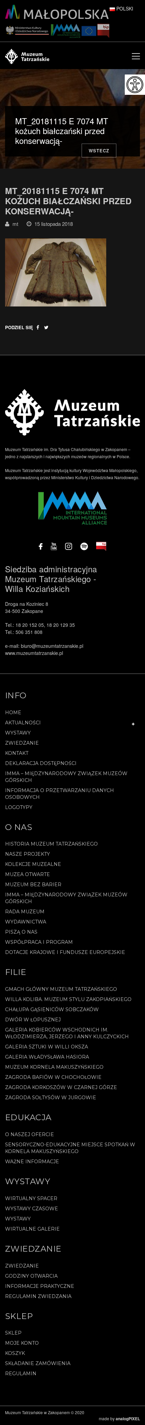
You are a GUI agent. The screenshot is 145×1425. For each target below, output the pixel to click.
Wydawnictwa (25, 922)
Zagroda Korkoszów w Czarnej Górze (61, 1087)
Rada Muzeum (25, 912)
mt (15, 223)
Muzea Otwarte (27, 874)
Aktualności (23, 723)
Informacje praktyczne (39, 1286)
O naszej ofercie (29, 1134)
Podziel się (19, 327)
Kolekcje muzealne (33, 864)
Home (13, 712)
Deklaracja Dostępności (41, 763)
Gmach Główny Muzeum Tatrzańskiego (61, 989)
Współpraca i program (39, 942)
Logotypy (18, 807)
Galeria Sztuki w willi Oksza (46, 1047)
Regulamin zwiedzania (38, 1296)
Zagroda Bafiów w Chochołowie (53, 1077)
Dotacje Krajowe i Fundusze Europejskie (65, 952)
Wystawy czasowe (31, 1209)
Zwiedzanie (22, 743)
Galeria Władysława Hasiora (47, 1057)
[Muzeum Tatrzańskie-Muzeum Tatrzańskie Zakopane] (27, 55)
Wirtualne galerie (32, 1229)
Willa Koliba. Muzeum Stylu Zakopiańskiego (68, 999)
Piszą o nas (21, 932)
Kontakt (16, 753)
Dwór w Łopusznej (33, 1020)
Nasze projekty (27, 854)
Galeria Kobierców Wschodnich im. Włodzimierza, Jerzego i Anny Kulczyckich (67, 1033)
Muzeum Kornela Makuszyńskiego (54, 1067)
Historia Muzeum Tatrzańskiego (51, 844)
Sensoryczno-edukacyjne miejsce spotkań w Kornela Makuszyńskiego (70, 1148)
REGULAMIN (20, 1373)
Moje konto (22, 1343)
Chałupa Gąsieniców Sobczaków (52, 1009)
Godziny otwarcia (31, 1276)
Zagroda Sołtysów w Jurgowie (50, 1097)
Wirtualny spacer (31, 1198)
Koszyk (15, 1353)
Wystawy (18, 733)
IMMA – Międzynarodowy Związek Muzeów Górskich (66, 776)
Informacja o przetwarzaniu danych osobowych (59, 793)
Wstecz (99, 150)
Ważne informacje (32, 1161)
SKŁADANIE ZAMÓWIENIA (37, 1363)
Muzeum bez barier (33, 884)
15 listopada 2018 (53, 223)
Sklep (13, 1333)
